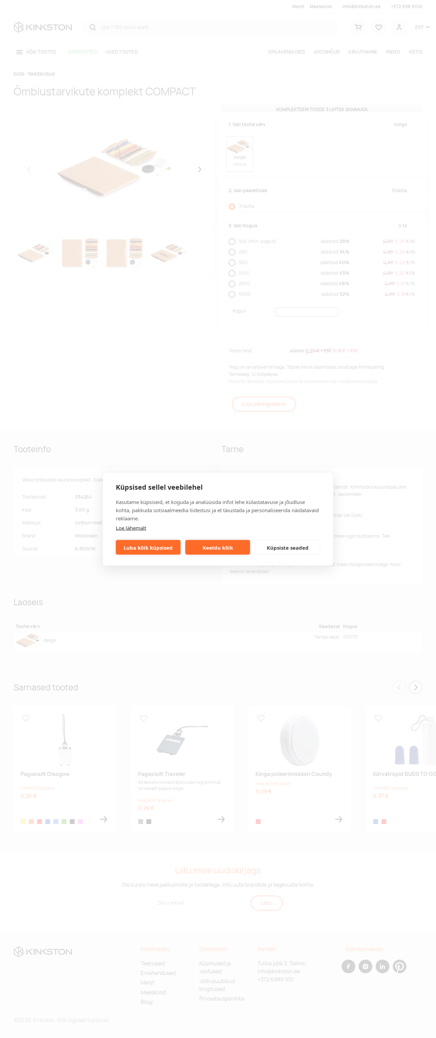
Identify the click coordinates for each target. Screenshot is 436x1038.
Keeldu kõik (218, 547)
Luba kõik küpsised (148, 547)
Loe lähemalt (131, 527)
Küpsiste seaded (288, 547)
